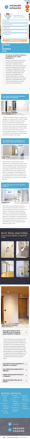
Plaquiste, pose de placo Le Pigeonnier (5, 398)
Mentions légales (23, 437)
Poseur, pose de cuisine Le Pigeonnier (16, 409)
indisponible (15, 6)
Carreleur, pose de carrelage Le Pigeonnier (6, 406)
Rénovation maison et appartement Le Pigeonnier (25, 398)
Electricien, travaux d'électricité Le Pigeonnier (25, 406)
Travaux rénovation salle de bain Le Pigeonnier (16, 402)
